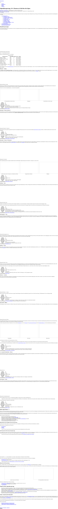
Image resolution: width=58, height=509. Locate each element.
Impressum (8, 507)
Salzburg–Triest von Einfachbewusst (9, 212)
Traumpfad (4, 247)
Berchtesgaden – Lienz (6, 19)
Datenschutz (4, 507)
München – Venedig (6, 16)
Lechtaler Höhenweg (13, 142)
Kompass (3, 427)
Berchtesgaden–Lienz (8, 243)
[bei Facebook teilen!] (0, 508)
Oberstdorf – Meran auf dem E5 (7, 17)
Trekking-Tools (16, 417)
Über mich (1, 507)
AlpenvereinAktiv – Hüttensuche (6, 483)
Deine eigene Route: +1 (5, 23)
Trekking (3, 3)
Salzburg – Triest (5, 18)
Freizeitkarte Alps (4, 459)
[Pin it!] (1, 508)
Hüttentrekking (3, 4)
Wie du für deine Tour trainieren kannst (32, 489)
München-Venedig (7, 108)
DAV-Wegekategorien (10, 66)
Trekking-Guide (7, 11)
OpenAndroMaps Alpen (5, 460)
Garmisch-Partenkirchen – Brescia (9, 377)
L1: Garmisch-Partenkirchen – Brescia (8, 22)
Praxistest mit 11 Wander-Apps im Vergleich (28, 434)
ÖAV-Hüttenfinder (4, 484)
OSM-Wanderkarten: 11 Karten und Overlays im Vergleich (16, 461)
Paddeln (3, 5)
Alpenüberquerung (2, 11)
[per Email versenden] (2, 508)
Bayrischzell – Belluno (6, 21)
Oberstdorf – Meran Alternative (7, 497)
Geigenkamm (23, 142)
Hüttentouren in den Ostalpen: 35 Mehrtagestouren (8, 503)
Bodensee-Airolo (7, 407)
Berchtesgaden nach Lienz (31, 496)
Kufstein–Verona (7, 273)
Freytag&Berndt (4, 426)
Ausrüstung (3, 6)
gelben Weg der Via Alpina (37, 129)
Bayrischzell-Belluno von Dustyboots (10, 350)
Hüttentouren (29, 464)
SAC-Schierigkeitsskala (23, 418)
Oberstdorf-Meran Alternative (9, 181)
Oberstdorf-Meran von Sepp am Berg (10, 138)
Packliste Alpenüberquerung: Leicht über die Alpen (21, 492)
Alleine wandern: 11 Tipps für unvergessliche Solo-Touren (9, 504)
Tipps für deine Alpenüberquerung (6, 24)
